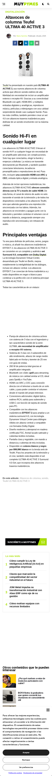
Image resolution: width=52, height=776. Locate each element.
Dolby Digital (39, 255)
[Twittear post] (20, 43)
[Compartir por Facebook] (15, 43)
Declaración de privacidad (32, 773)
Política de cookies (15, 773)
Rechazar (26, 760)
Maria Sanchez (22, 36)
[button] (48, 710)
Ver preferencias (26, 767)
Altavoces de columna (30, 478)
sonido (45, 478)
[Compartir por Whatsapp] (31, 43)
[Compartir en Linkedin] (26, 43)
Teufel (5, 85)
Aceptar (26, 753)
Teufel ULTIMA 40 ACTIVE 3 (16, 481)
